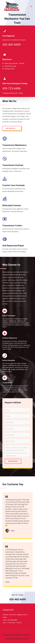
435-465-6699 (11, 44)
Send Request (13, 461)
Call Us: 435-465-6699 (10, 620)
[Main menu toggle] (31, 6)
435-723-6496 (11, 88)
